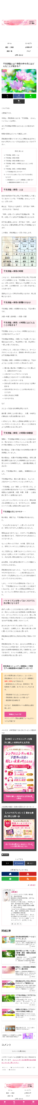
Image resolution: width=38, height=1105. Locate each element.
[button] (19, 101)
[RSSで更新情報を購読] (27, 879)
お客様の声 (27, 1093)
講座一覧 (10, 1096)
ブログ (28, 1096)
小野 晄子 (14, 892)
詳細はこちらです (15, 714)
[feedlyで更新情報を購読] (10, 879)
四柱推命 (6, 854)
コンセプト (27, 1090)
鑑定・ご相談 (10, 1093)
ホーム (10, 1090)
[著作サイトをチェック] (10, 874)
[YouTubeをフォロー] (27, 874)
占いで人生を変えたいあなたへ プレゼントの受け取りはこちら (19, 845)
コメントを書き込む (19, 1051)
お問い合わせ (19, 1099)
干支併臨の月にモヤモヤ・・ (16, 171)
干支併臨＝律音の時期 (12, 158)
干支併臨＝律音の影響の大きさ (15, 161)
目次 (16, 151)
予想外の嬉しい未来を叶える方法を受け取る (19, 797)
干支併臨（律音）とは (12, 155)
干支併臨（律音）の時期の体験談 (16, 169)
